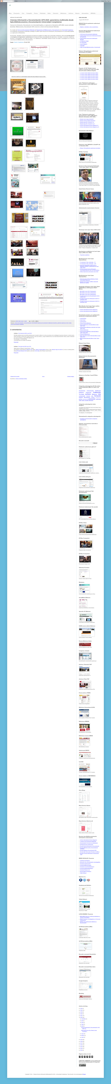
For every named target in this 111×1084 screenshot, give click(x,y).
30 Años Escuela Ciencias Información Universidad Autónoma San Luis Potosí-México (89, 270)
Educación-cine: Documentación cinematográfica (90, 862)
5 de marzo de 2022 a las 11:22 (24, 346)
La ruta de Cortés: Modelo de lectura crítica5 (89, 79)
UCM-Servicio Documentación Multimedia (88, 34)
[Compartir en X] (35, 321)
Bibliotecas (63, 13)
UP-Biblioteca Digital (84, 41)
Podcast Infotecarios (84, 330)
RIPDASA (93, 13)
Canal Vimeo (82, 320)
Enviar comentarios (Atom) (21, 378)
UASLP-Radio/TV (83, 44)
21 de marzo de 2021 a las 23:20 (25, 333)
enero (82, 1037)
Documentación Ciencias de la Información (89, 843)
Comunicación (90, 390)
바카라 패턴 (37, 350)
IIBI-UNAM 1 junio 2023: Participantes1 (88, 291)
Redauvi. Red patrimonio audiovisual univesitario (90, 148)
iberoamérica (87, 397)
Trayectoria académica (84, 255)
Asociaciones (82, 390)
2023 (81, 1012)
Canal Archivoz (83, 321)
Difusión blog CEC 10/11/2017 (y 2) (87, 123)
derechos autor (89, 396)
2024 (81, 1010)
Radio (49, 13)
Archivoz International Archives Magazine (88, 840)
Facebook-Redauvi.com (85, 870)
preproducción (85, 399)
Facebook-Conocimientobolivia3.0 (87, 866)
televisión (91, 400)
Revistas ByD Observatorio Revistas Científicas (89, 852)
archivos (88, 394)
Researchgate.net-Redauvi (85, 871)
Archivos (71, 13)
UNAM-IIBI (82, 45)
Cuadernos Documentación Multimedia (88, 841)
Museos (77, 13)
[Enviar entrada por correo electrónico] (30, 321)
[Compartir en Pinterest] (38, 321)
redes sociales (85, 400)
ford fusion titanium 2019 (22, 350)
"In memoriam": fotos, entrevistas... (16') (88, 263)
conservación (82, 396)
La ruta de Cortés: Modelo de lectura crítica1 (89, 73)
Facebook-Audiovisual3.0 (85, 863)
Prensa (36, 13)
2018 (81, 1041)
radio (80, 400)
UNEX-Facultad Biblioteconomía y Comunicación (90, 47)
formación (97, 396)
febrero (82, 1035)
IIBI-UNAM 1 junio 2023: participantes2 (88, 292)
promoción (91, 399)
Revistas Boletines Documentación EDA (88, 850)
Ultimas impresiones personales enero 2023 (89, 271)
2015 (81, 1044)
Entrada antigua (70, 376)
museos (93, 397)
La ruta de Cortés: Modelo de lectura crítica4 (89, 77)
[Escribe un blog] (33, 321)
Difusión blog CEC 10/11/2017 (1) (87, 122)
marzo (82, 1033)
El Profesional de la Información (86, 844)
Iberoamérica (85, 13)
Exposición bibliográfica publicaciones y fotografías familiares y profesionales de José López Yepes (89, 266)
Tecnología (81, 394)
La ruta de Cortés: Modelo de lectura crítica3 (89, 76)
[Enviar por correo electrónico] (32, 321)
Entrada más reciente (15, 376)
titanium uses (29, 349)
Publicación (97, 392)
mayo (82, 1024)
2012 (81, 1050)
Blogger (84, 1074)
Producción (88, 392)
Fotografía (29, 13)
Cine (23, 13)
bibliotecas (94, 394)
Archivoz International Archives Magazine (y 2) (89, 127)
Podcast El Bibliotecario (85, 334)
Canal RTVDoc (83, 318)
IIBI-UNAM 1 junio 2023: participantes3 (88, 294)
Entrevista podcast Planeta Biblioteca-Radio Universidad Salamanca (89, 280)
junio (82, 1022)
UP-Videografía (83, 42)
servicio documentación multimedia (17, 324)
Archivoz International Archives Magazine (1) (89, 125)
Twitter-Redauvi (83, 873)
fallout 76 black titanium (41, 349)
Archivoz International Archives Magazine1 (88, 309)
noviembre (83, 1018)
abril (82, 1026)
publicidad (98, 399)
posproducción (98, 397)
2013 (81, 1048)
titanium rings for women (57, 349)
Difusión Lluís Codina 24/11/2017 (87, 119)
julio (82, 1020)
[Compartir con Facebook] (36, 321)
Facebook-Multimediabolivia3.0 (86, 868)
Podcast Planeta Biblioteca (85, 323)
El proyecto (17, 13)
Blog (10, 13)
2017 (81, 1043)
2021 (81, 1015)
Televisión (55, 13)
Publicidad (42, 13)
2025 (81, 1008)
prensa (80, 399)
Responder (16, 342)
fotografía (81, 397)
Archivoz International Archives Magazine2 (88, 311)
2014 (81, 1046)
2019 (81, 1039)
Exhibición (81, 392)
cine (99, 394)
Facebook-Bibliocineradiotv (85, 865)
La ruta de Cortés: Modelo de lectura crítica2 (89, 74)
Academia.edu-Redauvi (85, 860)
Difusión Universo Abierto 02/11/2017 (87, 120)
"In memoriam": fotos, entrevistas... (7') (88, 262)
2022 (81, 1013)
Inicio (43, 376)
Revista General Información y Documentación (89, 846)
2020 (81, 1017)
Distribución (98, 390)
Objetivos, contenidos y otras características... (89, 27)
